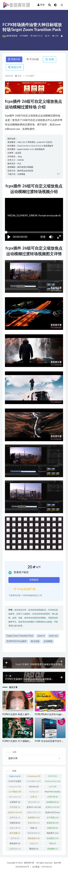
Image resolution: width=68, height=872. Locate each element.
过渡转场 (15, 849)
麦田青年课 (29, 863)
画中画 (15, 838)
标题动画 (34, 823)
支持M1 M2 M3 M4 (15, 813)
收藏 (51, 59)
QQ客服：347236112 (42, 867)
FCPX (52, 776)
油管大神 (15, 828)
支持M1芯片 (33, 812)
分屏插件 (15, 802)
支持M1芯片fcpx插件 (16, 641)
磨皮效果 (34, 838)
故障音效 (15, 818)
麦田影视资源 (11, 36)
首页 (20, 76)
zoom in (41, 636)
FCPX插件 (24, 36)
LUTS (52, 787)
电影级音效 (33, 833)
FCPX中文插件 (14, 782)
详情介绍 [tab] (15, 59)
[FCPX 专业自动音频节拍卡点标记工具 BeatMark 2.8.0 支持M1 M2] (50, 728)
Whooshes (15, 797)
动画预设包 (52, 802)
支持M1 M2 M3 (52, 807)
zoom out (53, 636)
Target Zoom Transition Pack (19, 636)
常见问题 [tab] (34, 59)
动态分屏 (34, 802)
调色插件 (15, 843)
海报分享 (15, 67)
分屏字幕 (52, 797)
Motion (33, 792)
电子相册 (15, 833)
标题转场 (52, 823)
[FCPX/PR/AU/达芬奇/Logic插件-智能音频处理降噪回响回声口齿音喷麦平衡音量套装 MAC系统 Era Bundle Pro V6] (50, 701)
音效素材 (52, 849)
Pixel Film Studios (52, 792)
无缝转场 (15, 823)
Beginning (15, 776)
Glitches (34, 787)
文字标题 (52, 818)
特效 (33, 828)
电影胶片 (52, 833)
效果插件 (34, 818)
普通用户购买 (21, 572)
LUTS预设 (15, 792)
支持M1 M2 (34, 807)
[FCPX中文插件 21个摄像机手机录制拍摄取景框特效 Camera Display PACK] (17, 728)
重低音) (33, 849)
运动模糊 (48, 641)
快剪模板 (15, 807)
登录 (42, 5)
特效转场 (52, 828)
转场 (34, 843)
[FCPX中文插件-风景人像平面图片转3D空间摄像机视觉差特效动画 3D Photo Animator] (17, 701)
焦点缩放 (35, 641)
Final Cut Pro (52, 781)
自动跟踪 (52, 838)
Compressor (33, 776)
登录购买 (34, 580)
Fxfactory (15, 787)
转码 (52, 843)
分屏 (33, 797)
